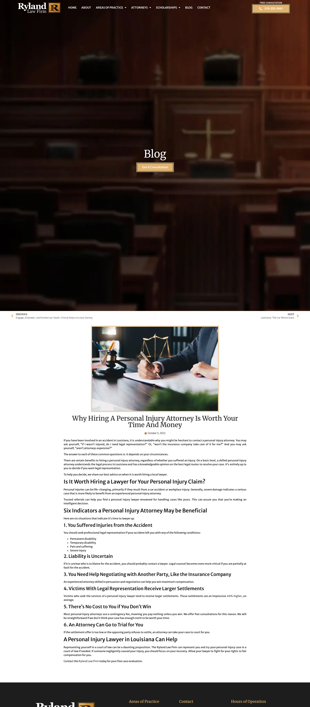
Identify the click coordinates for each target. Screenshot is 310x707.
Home (72, 7)
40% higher (234, 596)
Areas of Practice (109, 7)
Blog (188, 7)
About (86, 7)
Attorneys (139, 7)
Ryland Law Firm (89, 661)
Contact (203, 7)
